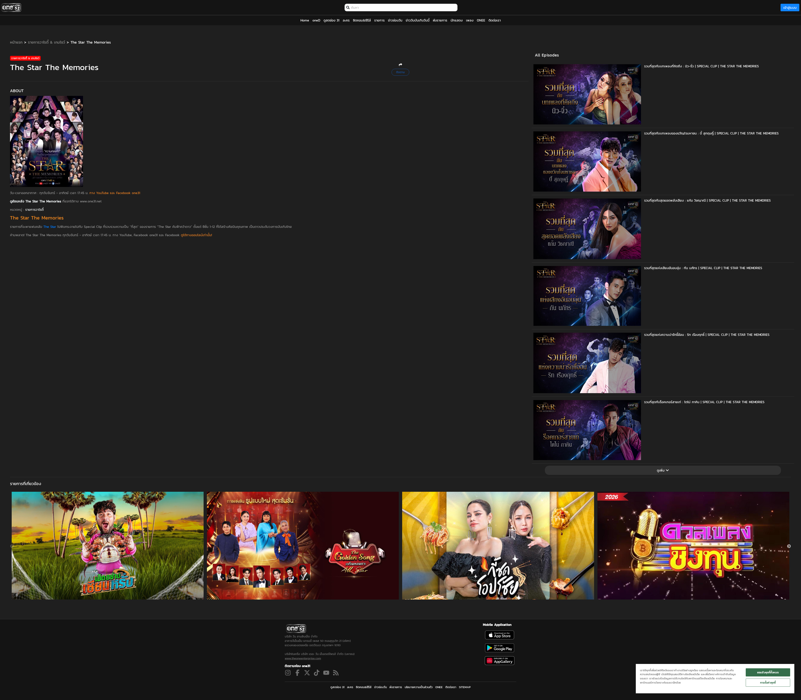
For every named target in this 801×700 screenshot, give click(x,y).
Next (789, 546)
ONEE (439, 687)
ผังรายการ (395, 687)
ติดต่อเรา (450, 687)
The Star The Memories (91, 42)
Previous (12, 546)
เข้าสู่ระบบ (790, 7)
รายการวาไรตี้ (34, 209)
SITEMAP (465, 687)
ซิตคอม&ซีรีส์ (364, 687)
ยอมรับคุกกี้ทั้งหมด (768, 672)
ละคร (350, 687)
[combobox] (403, 7)
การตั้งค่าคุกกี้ (768, 683)
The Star (49, 226)
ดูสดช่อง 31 (337, 687)
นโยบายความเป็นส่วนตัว (419, 687)
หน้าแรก (16, 42)
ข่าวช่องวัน (380, 687)
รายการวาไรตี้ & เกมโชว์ (46, 42)
